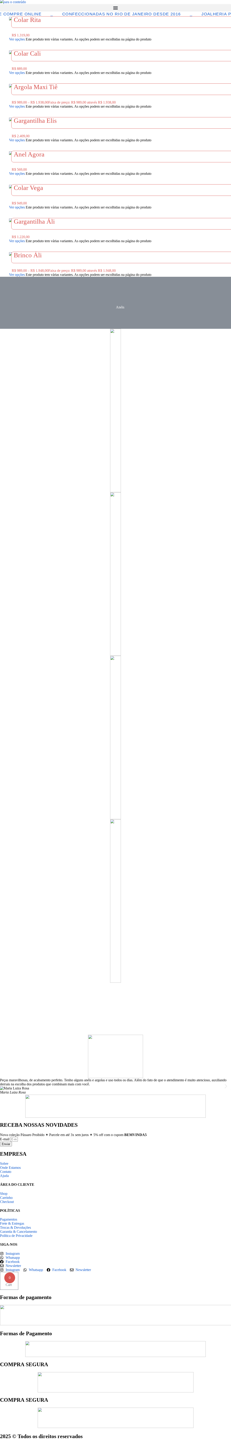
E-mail (5, 1139)
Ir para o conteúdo (13, 2)
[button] (115, 8)
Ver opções (17, 39)
